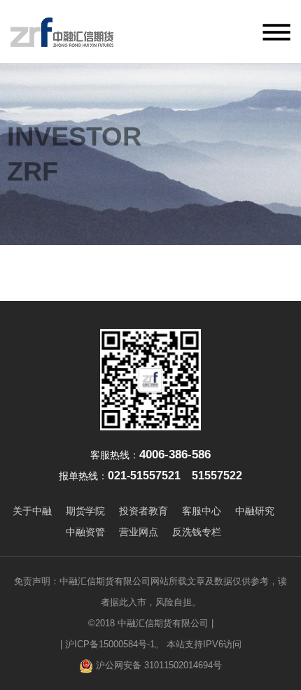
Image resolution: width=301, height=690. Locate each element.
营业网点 (138, 531)
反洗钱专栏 (196, 531)
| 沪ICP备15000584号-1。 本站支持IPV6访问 (150, 644)
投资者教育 (143, 510)
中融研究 (254, 510)
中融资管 (85, 531)
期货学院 (85, 510)
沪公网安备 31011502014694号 (157, 665)
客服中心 (201, 510)
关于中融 (32, 510)
